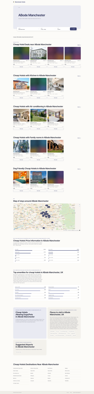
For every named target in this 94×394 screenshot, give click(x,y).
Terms (71, 392)
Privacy (68, 392)
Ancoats (49, 375)
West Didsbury (67, 373)
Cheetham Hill (67, 378)
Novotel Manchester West (34, 154)
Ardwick (66, 375)
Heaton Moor (33, 370)
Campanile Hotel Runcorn (51, 61)
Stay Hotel (49, 92)
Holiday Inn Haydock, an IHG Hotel (53, 185)
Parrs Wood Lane (16, 373)
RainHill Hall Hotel (33, 61)
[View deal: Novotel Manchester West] (38, 146)
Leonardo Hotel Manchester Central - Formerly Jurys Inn (56, 123)
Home (19, 7)
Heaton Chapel (15, 370)
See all (79, 44)
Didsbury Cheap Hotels (34, 368)
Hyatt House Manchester (34, 185)
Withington (32, 375)
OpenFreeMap (65, 230)
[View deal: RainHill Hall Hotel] (38, 53)
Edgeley (66, 368)
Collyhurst (32, 378)
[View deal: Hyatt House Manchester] (38, 177)
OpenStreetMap (77, 230)
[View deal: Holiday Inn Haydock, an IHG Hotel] (55, 177)
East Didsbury (50, 368)
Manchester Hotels (20, 2)
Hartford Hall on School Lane (17, 154)
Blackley (49, 378)
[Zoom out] (79, 206)
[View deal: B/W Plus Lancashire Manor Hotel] (38, 115)
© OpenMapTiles (69, 230)
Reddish (32, 373)
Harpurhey (49, 380)
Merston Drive (67, 370)
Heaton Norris (50, 370)
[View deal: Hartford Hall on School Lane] (21, 146)
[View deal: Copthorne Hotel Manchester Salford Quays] (21, 53)
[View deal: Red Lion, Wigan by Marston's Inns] (73, 53)
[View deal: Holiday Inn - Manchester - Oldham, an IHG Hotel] (21, 115)
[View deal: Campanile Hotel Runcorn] (55, 53)
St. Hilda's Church (16, 383)
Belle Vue (14, 378)
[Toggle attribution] (79, 230)
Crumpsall (32, 380)
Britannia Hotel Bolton (16, 185)
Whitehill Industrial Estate (17, 375)
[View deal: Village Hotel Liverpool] (55, 146)
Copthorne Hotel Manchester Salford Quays (20, 61)
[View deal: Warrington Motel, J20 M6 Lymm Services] (21, 84)
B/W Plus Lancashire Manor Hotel (35, 123)
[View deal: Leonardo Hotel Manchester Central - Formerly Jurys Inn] (55, 115)
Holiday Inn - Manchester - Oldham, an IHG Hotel (21, 123)
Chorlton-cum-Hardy (16, 380)
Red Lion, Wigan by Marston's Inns (70, 61)
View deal (21, 66)
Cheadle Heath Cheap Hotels (18, 368)
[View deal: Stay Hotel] (55, 84)
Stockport (49, 373)
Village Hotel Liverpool (51, 154)
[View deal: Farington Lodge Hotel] (38, 84)
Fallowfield (66, 380)
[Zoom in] (79, 204)
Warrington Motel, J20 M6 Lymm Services (20, 92)
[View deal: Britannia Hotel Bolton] (21, 177)
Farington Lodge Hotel (34, 92)
